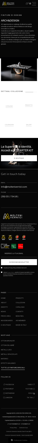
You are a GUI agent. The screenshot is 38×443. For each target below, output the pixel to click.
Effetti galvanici (8, 363)
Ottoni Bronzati (8, 341)
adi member (21, 320)
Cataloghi (20, 307)
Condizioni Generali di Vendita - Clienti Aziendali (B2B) (19, 435)
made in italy (21, 325)
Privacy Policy (10, 272)
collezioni (20, 303)
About (4, 303)
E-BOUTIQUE (19, 158)
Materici (4, 359)
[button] (30, 3)
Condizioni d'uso (23, 427)
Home (3, 298)
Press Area (6, 316)
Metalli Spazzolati (9, 354)
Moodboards (7, 320)
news (3, 311)
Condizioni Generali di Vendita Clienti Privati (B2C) (19, 431)
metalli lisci (6, 350)
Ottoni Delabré (7, 345)
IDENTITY (4, 307)
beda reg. (20, 316)
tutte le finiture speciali (13, 368)
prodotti (20, 298)
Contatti (19, 311)
